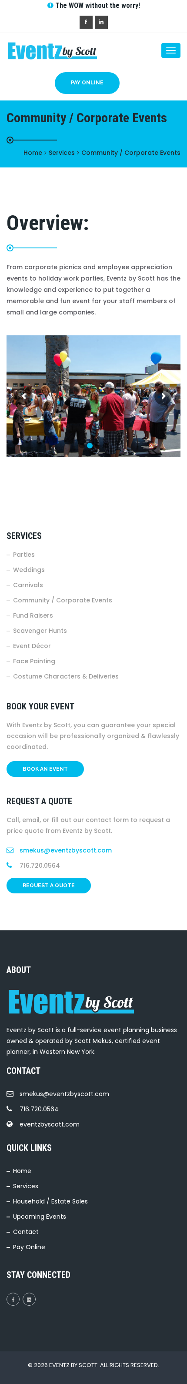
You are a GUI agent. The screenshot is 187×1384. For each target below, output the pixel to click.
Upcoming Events (39, 1216)
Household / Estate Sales (50, 1201)
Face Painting (34, 661)
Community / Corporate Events (62, 600)
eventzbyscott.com (50, 1124)
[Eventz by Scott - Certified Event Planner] (41, 50)
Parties (24, 554)
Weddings (29, 569)
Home (22, 1171)
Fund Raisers (33, 615)
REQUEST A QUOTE (49, 886)
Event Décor (32, 646)
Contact (26, 1231)
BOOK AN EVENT (45, 769)
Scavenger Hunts (40, 630)
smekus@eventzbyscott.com (66, 850)
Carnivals (28, 585)
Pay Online (87, 83)
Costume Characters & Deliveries (66, 676)
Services (25, 1186)
